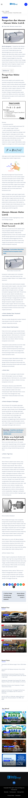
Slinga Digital (8, 635)
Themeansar (14, 789)
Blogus (21, 787)
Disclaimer (18, 795)
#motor (13, 26)
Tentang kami (12, 792)
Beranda (6, 792)
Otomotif (4, 17)
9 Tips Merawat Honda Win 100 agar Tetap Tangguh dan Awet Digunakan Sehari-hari (13, 648)
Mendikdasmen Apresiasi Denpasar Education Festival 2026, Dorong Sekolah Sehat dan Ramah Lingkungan (14, 676)
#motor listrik (18, 26)
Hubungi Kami (20, 792)
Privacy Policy (11, 795)
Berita (5, 746)
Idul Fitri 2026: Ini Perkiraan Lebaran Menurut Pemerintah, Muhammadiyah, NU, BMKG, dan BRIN (13, 698)
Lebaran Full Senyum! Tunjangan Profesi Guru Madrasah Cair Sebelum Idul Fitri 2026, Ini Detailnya (13, 692)
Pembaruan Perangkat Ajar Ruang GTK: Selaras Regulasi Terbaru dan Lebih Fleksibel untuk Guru (13, 764)
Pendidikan (6, 718)
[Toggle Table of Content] (11, 71)
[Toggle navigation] (2, 4)
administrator (8, 620)
